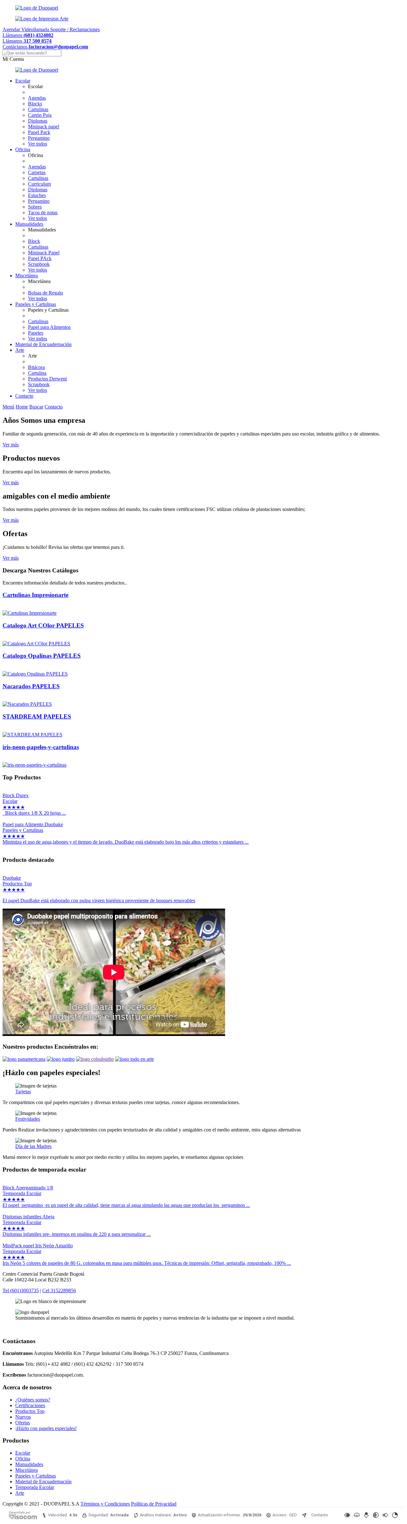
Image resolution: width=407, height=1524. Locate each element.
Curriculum (39, 184)
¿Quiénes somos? (32, 1399)
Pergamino (39, 138)
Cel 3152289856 (59, 1290)
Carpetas (36, 172)
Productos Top (30, 1411)
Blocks (35, 103)
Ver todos (37, 143)
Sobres (35, 206)
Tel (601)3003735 (21, 1290)
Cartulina (37, 373)
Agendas (37, 98)
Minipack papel (43, 126)
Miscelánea (26, 275)
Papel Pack (39, 132)
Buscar (36, 406)
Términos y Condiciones (105, 1503)
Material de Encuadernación (43, 344)
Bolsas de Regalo (45, 292)
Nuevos (23, 1417)
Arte (19, 350)
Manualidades (29, 224)
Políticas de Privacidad (153, 1503)
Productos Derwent (47, 378)
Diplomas (37, 121)
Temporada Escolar (34, 1487)
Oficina (22, 149)
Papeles (35, 333)
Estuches (37, 195)
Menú (8, 406)
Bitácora (36, 367)
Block (34, 241)
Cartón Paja (40, 115)
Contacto (24, 396)
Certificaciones (30, 1405)
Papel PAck (40, 258)
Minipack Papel (43, 252)
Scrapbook (39, 264)
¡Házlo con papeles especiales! (46, 1428)
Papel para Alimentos (49, 327)
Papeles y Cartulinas (35, 304)
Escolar (22, 80)
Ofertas (22, 1422)
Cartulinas (38, 109)
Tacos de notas (43, 212)
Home (22, 406)
